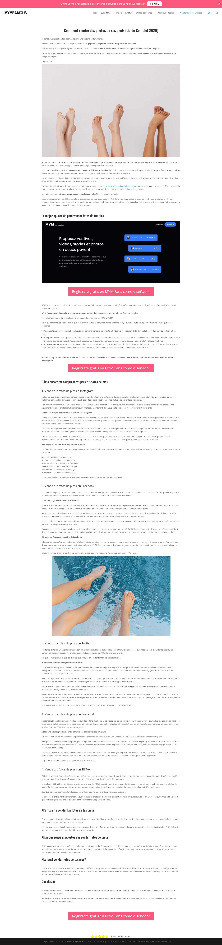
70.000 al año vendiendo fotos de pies (121, 186)
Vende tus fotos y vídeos (191, 13)
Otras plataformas (144, 13)
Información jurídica (74, 941)
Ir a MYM (154, 3)
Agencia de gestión (166, 13)
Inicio (95, 13)
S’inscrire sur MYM (124, 13)
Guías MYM (105, 13)
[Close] (219, 3)
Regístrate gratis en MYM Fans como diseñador (111, 291)
